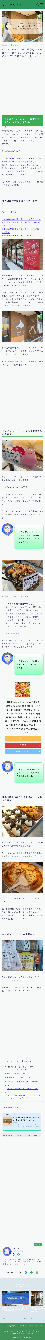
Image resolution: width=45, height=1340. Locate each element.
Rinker (27, 733)
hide (14, 212)
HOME (4, 1326)
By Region (12, 1326)
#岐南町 (18, 1135)
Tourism (30, 1333)
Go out (37, 1331)
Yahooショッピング (23, 751)
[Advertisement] (22, 85)
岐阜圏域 (15, 45)
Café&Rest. (21, 1331)
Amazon (23, 739)
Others (15, 1333)
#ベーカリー (7, 1135)
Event (30, 1331)
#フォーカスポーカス (32, 1135)
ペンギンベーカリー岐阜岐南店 (17, 235)
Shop (22, 1333)
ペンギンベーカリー (11, 158)
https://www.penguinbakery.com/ (22, 1088)
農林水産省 (15, 633)
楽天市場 (23, 745)
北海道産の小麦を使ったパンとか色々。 (21, 219)
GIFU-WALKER (12, 4)
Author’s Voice (9, 1331)
